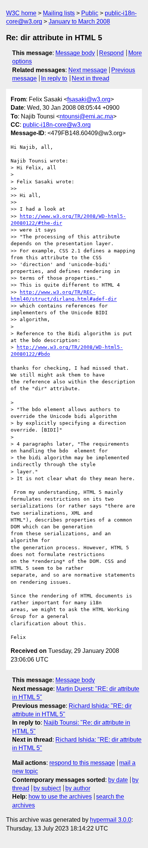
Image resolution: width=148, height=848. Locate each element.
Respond (111, 53)
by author (77, 788)
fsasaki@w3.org (88, 99)
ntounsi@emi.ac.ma (86, 116)
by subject (47, 788)
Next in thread (90, 78)
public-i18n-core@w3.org (57, 124)
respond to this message (82, 763)
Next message (87, 70)
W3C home (21, 13)
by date (118, 780)
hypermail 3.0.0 (110, 819)
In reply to (54, 78)
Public (89, 13)
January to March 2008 (79, 21)
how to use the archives (60, 796)
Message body (75, 53)
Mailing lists (59, 13)
